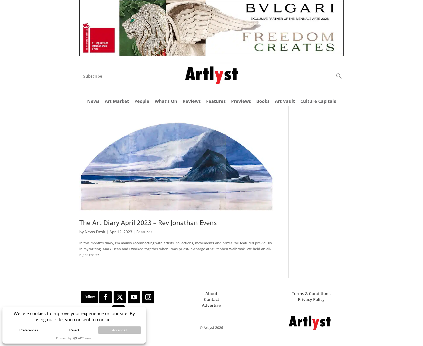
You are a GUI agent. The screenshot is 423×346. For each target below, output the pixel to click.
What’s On (166, 101)
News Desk (95, 232)
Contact (211, 299)
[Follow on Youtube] (134, 297)
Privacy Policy (311, 299)
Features (216, 101)
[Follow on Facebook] (105, 297)
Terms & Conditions (311, 293)
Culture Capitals (318, 101)
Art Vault (285, 101)
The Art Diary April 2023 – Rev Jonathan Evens (148, 222)
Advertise (211, 305)
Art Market (117, 101)
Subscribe (92, 76)
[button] (339, 76)
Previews (241, 101)
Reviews (192, 101)
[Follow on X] (120, 297)
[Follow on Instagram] (148, 297)
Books (263, 101)
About (211, 293)
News (93, 101)
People (141, 101)
